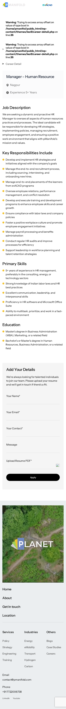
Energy (28, 640)
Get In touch (11, 607)
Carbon (28, 666)
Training (7, 660)
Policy (5, 640)
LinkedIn (6, 698)
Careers (50, 653)
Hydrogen (30, 660)
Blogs (49, 640)
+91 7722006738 (12, 691)
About (7, 598)
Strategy (7, 647)
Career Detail (13, 63)
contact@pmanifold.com (16, 679)
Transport (29, 653)
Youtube (16, 698)
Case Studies (53, 647)
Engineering (9, 653)
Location (8, 615)
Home (6, 589)
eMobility (29, 647)
